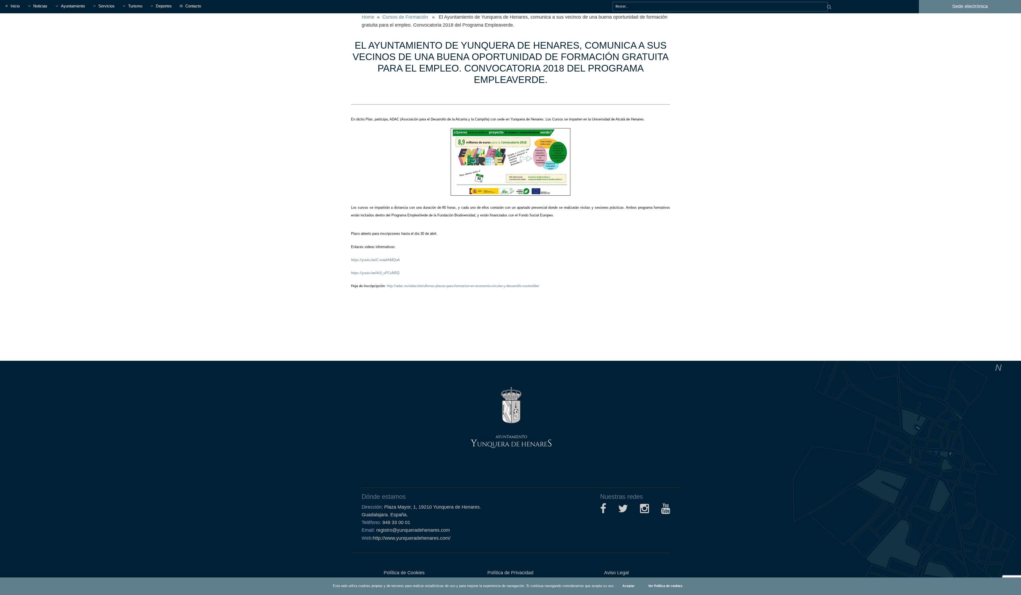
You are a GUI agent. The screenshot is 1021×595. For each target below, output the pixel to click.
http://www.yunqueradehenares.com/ (406, 538)
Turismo (135, 6)
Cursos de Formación (405, 17)
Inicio (15, 6)
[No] (1014, 586)
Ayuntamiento (73, 6)
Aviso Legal (616, 572)
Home (368, 17)
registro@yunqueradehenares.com (412, 530)
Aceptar (628, 586)
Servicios (106, 6)
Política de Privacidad (510, 572)
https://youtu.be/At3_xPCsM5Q (375, 273)
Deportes (164, 6)
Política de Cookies (404, 572)
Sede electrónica (970, 6)
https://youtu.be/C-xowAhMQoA (375, 260)
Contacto (193, 6)
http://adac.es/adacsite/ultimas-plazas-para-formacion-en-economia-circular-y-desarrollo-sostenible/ (462, 286)
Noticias (40, 6)
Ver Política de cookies (665, 586)
